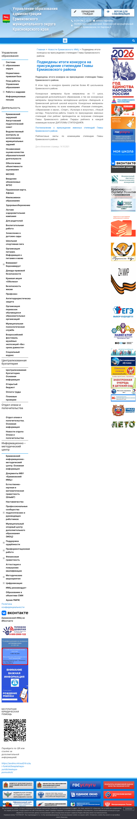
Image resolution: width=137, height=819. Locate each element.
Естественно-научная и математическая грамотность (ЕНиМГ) (15, 490)
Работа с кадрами (15, 92)
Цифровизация (14, 583)
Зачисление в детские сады (13, 235)
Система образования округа (13, 65)
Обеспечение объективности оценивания (14, 166)
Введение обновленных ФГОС (13, 181)
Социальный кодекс (13, 354)
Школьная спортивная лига (15, 242)
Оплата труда (13, 392)
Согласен (128, 809)
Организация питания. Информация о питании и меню (14, 253)
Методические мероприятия (14, 577)
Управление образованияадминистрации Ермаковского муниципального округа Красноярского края (35, 19)
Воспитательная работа (15, 227)
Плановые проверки (11, 398)
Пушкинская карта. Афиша (16, 191)
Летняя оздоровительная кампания (15, 213)
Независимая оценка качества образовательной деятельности (15, 154)
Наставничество (15, 501)
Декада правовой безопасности (15, 272)
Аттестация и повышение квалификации (14, 567)
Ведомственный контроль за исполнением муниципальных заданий (15, 138)
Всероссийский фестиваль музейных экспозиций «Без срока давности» (15, 341)
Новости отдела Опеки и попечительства (15, 434)
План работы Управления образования (13, 84)
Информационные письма (16, 98)
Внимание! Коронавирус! (13, 264)
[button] (65, 40)
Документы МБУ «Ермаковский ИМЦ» (15, 476)
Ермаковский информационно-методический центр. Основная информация (15, 462)
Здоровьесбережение (17, 205)
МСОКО (10, 174)
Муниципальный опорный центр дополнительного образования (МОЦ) (15, 530)
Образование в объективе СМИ (14, 594)
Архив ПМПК (13, 600)
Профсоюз (11, 294)
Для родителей (14, 220)
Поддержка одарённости (13, 543)
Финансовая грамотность (13, 558)
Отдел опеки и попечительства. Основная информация (15, 422)
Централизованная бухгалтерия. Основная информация (16, 375)
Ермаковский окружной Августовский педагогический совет (14, 120)
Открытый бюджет (11, 386)
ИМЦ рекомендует (16, 587)
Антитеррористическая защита (17, 300)
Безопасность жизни (13, 288)
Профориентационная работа (17, 550)
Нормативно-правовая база (13, 75)
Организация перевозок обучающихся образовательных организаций (15, 312)
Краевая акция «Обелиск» (14, 280)
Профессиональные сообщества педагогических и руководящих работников (17, 512)
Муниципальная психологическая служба (15, 326)
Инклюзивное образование (13, 199)
